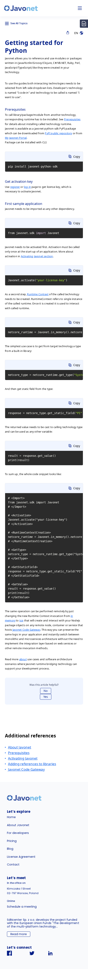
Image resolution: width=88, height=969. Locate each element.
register (15, 187)
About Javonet (19, 747)
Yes (45, 697)
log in (27, 187)
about (23, 659)
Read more (18, 934)
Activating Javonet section (37, 256)
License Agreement (21, 857)
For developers (18, 833)
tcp (21, 620)
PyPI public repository (58, 133)
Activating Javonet (22, 758)
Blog (10, 849)
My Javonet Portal (16, 138)
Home (11, 817)
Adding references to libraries (32, 763)
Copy (76, 156)
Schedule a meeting (22, 907)
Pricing (12, 841)
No (46, 691)
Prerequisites (72, 119)
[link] (21, 8)
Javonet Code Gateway (26, 629)
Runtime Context (38, 294)
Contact (13, 864)
